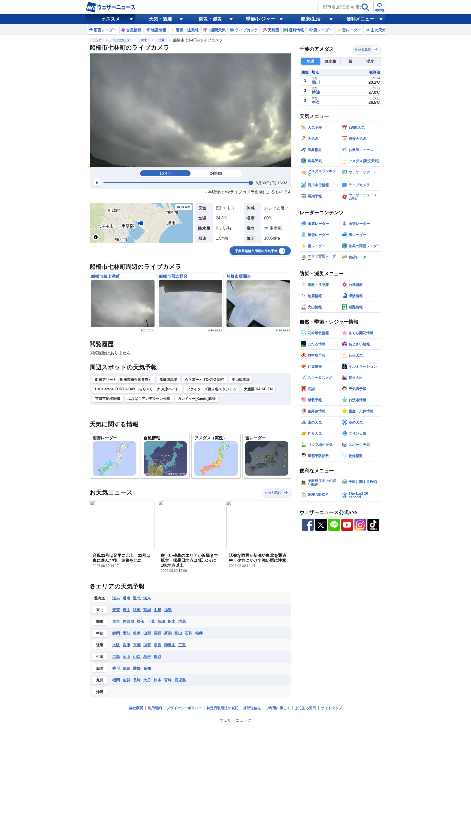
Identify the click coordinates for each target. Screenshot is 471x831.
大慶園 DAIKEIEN (258, 389)
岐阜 (137, 633)
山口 (137, 656)
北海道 (99, 598)
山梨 (147, 633)
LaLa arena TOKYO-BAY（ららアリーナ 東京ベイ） (137, 389)
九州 (99, 680)
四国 (99, 668)
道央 (116, 598)
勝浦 (316, 92)
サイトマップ (331, 708)
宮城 (147, 610)
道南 (126, 598)
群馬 (182, 621)
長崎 (137, 680)
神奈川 (128, 621)
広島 (116, 656)
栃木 (172, 621)
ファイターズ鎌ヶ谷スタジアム (211, 389)
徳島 (126, 668)
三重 (182, 645)
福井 (199, 633)
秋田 (137, 610)
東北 (99, 610)
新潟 (168, 633)
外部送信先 (252, 708)
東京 (116, 621)
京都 (137, 645)
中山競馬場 (241, 379)
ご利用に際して (277, 708)
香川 (116, 668)
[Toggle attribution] (95, 237)
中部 (99, 633)
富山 (178, 633)
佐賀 (126, 680)
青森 (116, 610)
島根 (147, 656)
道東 (147, 598)
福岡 (116, 680)
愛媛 (137, 668)
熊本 (157, 680)
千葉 (161, 39)
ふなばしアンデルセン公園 (149, 399)
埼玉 (140, 621)
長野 (157, 633)
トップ (97, 39)
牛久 (316, 102)
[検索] (365, 7)
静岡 (116, 633)
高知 (147, 668)
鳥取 (157, 656)
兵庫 (126, 645)
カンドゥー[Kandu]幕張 (197, 399)
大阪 (116, 645)
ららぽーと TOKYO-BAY (204, 379)
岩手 (126, 610)
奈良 (157, 645)
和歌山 (170, 645)
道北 (137, 598)
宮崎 (168, 680)
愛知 (126, 633)
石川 (188, 633)
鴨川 (316, 82)
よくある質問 (305, 708)
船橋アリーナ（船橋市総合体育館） (123, 379)
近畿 (99, 645)
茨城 (161, 621)
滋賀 (147, 645)
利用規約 (155, 708)
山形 (157, 610)
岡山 (126, 656)
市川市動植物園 (107, 399)
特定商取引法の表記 (222, 708)
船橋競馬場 (168, 379)
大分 (147, 680)
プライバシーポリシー (184, 708)
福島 (168, 610)
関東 (144, 39)
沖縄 (99, 692)
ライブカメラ (121, 39)
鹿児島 (180, 680)
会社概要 (136, 708)
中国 (99, 657)
